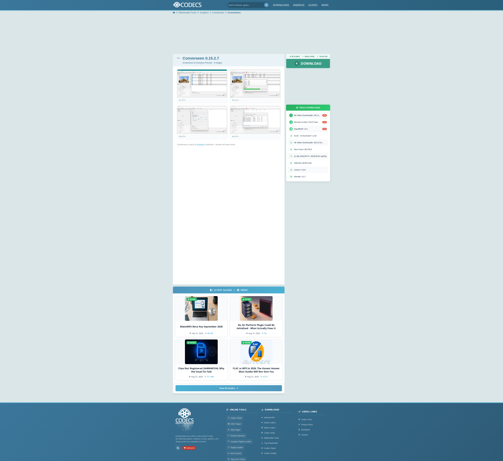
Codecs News (270, 448)
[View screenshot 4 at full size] (255, 120)
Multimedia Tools (271, 438)
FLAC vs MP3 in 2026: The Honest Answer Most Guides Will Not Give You (256, 370)
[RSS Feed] (178, 448)
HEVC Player (236, 424)
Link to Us (190, 448)
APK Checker (236, 453)
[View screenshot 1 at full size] (202, 84)
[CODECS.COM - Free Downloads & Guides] (185, 420)
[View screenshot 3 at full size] (202, 120)
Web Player (235, 430)
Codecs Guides (270, 453)
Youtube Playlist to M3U (241, 441)
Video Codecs (270, 427)
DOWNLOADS (281, 5)
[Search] (266, 5)
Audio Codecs (270, 422)
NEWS (325, 5)
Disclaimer (305, 429)
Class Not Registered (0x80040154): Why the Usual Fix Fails (201, 370)
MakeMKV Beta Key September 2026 (201, 326)
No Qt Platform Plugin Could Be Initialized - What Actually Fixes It (256, 326)
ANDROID (298, 5)
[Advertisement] (251, 34)
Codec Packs (269, 433)
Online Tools (238, 409)
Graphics (201, 144)
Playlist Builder (237, 447)
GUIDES (313, 5)
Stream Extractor (238, 435)
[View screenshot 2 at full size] (255, 84)
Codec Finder (236, 418)
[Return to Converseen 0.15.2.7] (179, 58)
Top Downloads (271, 443)
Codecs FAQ (306, 419)
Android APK (269, 417)
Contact (304, 435)
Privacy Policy (307, 424)
